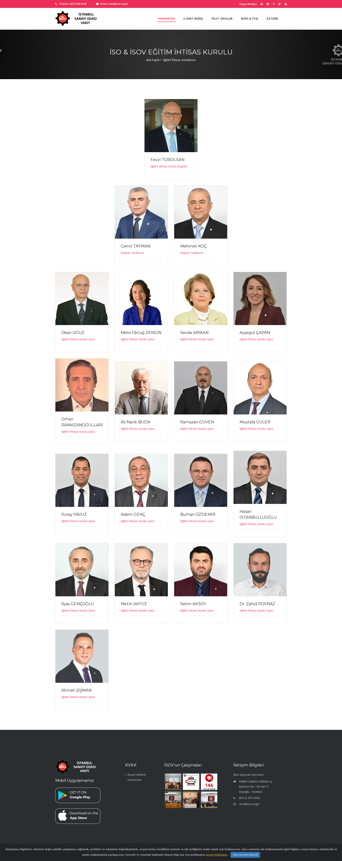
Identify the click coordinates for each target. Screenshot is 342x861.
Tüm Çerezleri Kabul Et (245, 854)
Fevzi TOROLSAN (167, 159)
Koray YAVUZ (74, 514)
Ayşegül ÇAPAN (254, 332)
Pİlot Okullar (222, 18)
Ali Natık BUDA (135, 422)
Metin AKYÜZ (134, 603)
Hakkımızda (166, 18)
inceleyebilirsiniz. (217, 854)
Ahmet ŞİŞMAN (76, 690)
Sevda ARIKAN (194, 332)
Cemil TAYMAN (135, 246)
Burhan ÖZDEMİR (197, 514)
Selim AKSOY (193, 603)
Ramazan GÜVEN (197, 422)
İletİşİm (272, 18)
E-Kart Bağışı (193, 18)
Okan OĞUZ (72, 332)
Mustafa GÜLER (254, 422)
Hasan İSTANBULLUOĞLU (258, 514)
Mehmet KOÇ (193, 246)
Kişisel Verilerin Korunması (136, 777)
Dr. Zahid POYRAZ (257, 603)
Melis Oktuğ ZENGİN (141, 332)
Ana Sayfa (152, 60)
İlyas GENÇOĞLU (77, 603)
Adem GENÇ (133, 514)
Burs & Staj (249, 18)
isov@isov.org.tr (249, 804)
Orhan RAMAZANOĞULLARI (82, 422)
